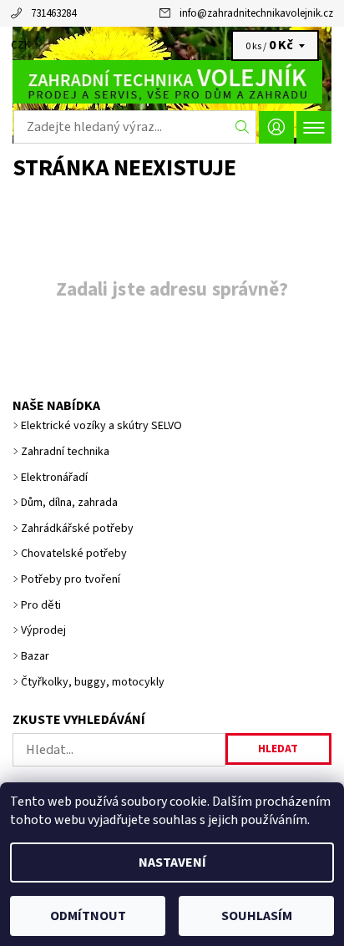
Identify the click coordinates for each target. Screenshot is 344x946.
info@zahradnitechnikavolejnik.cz (256, 13)
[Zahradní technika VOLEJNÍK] (172, 82)
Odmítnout (88, 916)
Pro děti (41, 605)
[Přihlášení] (276, 127)
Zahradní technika (65, 451)
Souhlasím (256, 916)
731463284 (53, 13)
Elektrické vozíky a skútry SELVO (101, 425)
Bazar (35, 656)
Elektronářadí (54, 477)
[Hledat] (242, 127)
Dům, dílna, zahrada (69, 502)
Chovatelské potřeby (74, 553)
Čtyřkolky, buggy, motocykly (92, 682)
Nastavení (172, 862)
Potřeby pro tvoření (70, 579)
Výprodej (43, 630)
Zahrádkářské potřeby (77, 528)
